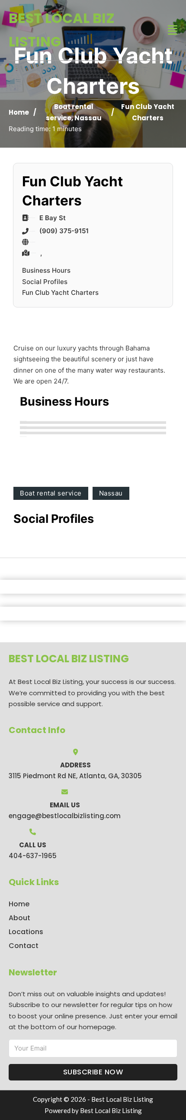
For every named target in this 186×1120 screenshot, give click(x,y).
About (19, 918)
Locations (26, 932)
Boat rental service (51, 493)
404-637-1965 (33, 855)
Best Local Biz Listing (62, 29)
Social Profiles (44, 282)
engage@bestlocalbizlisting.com (65, 815)
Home (19, 112)
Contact (23, 946)
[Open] (172, 30)
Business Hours (46, 270)
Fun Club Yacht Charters (60, 292)
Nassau (88, 117)
